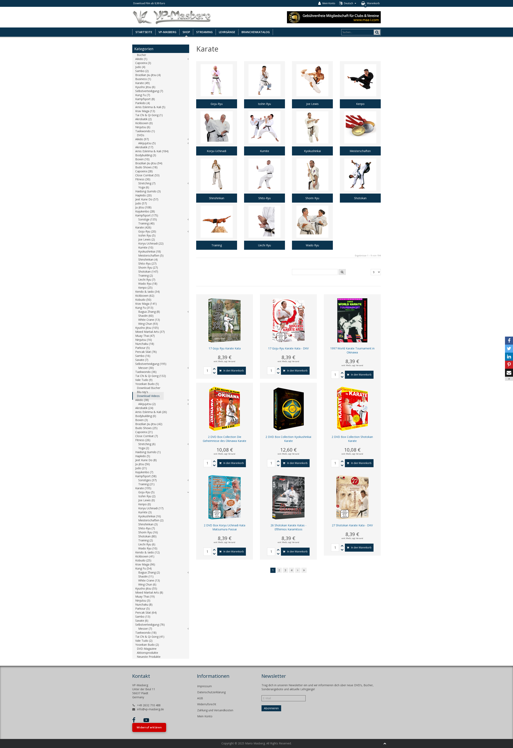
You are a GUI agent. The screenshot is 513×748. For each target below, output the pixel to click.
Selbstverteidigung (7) (149, 91)
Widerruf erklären (149, 727)
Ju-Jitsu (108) (143, 207)
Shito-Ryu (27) (147, 263)
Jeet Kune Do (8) (146, 460)
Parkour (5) (142, 348)
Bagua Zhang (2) (149, 572)
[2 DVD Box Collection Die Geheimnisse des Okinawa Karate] (224, 408)
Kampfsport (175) (146, 215)
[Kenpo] (360, 84)
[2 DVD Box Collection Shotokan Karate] (352, 408)
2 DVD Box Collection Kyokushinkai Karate (288, 439)
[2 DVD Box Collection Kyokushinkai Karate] (288, 408)
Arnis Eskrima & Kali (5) (150, 107)
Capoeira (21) (144, 432)
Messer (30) (146, 368)
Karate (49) (142, 83)
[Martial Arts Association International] (334, 17)
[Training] (216, 226)
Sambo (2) (142, 71)
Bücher (141, 55)
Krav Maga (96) (145, 564)
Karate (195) (143, 488)
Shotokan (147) (148, 271)
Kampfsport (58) (146, 476)
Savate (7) (141, 360)
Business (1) (143, 79)
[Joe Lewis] (312, 84)
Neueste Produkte (149, 657)
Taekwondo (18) (146, 632)
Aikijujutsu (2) (147, 404)
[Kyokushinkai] (312, 131)
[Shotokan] (360, 179)
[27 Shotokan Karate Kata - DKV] (352, 497)
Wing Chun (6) (147, 584)
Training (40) (146, 223)
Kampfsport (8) (145, 99)
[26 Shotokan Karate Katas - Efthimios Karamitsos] (288, 497)
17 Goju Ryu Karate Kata (225, 348)
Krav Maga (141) (146, 303)
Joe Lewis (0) (146, 500)
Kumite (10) (145, 247)
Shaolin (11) (145, 576)
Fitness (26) (142, 440)
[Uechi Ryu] (264, 226)
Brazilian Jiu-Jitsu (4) (148, 75)
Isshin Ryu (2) (147, 496)
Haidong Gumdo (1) (148, 452)
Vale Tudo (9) (143, 380)
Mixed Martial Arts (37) (150, 332)
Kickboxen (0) (144, 123)
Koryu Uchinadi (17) (151, 508)
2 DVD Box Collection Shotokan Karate (352, 439)
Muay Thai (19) (145, 596)
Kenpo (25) (145, 287)
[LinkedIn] (509, 357)
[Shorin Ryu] (312, 179)
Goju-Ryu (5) (146, 492)
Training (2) (145, 275)
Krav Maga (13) (145, 111)
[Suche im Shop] (342, 272)
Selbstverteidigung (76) (150, 624)
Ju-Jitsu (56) (142, 464)
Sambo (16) (142, 356)
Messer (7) (145, 628)
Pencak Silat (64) (146, 612)
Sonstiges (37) (147, 480)
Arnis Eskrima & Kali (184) (152, 151)
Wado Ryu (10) (147, 548)
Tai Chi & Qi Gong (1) (149, 115)
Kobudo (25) (143, 560)
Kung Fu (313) (144, 308)
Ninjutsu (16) (143, 340)
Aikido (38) (142, 400)
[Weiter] (297, 570)
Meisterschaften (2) (151, 520)
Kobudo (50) (143, 299)
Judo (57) (141, 203)
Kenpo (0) (144, 504)
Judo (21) (141, 468)
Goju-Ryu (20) (147, 231)
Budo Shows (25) (146, 428)
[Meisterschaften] (360, 131)
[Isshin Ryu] (264, 84)
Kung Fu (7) (142, 95)
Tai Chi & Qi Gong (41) (149, 636)
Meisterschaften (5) (151, 255)
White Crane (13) (149, 320)
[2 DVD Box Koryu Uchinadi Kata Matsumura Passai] (224, 497)
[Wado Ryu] (312, 226)
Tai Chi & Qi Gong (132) (150, 376)
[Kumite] (264, 131)
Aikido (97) (142, 139)
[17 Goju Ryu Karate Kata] (224, 320)
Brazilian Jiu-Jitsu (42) (148, 424)
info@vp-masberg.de (150, 709)
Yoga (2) (143, 448)
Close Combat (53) (147, 175)
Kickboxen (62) (144, 295)
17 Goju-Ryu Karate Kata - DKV (288, 348)
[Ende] (304, 570)
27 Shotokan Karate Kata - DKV (352, 525)
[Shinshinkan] (216, 179)
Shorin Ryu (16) (148, 532)
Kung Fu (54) (143, 568)
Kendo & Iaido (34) (147, 291)
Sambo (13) (142, 616)
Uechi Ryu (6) (146, 544)
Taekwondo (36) (146, 372)
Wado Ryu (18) (147, 283)
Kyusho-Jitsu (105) (147, 328)
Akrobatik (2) (143, 119)
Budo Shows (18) (146, 167)
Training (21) (146, 484)
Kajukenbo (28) (145, 211)
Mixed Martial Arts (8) (149, 592)
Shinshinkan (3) (148, 524)
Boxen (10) (142, 159)
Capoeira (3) (143, 63)
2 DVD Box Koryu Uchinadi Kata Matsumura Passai (224, 527)
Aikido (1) (141, 59)
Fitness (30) (142, 179)
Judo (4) (140, 67)
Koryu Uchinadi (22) (151, 243)
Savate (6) (141, 620)
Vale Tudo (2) (143, 640)
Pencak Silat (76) (146, 352)
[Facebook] (509, 341)
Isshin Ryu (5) (147, 235)
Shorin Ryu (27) (148, 267)
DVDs (140, 135)
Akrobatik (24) (144, 408)
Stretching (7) (147, 183)
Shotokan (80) (147, 536)
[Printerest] (509, 365)
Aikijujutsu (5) (147, 143)
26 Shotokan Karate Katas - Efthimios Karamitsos (288, 527)
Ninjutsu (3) (142, 600)
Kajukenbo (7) (144, 472)
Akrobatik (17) (144, 147)
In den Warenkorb (233, 370)
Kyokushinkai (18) (149, 251)
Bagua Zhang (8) (149, 312)
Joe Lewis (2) (146, 239)
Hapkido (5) (142, 456)
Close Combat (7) (146, 436)
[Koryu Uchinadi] (216, 131)
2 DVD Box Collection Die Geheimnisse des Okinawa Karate (224, 439)
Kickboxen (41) (144, 556)
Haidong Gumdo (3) (148, 191)
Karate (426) (143, 227)
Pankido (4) (142, 103)
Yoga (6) (143, 187)
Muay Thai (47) (145, 336)
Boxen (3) (141, 420)
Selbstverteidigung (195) (150, 364)
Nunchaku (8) (143, 604)
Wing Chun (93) (148, 324)
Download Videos (148, 396)
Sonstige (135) (147, 219)
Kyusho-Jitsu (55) (146, 588)
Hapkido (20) (143, 195)
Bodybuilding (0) (145, 416)
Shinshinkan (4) (148, 259)
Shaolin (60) (145, 316)
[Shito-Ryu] (264, 179)
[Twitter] (509, 349)
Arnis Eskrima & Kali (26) (151, 412)
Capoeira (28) (144, 171)
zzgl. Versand (229, 361)
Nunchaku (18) (144, 344)
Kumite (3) (145, 512)
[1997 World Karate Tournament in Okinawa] (352, 320)
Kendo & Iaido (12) (147, 552)
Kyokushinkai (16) (149, 516)
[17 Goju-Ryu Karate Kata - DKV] (288, 320)
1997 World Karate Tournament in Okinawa (352, 350)
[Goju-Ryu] (216, 84)
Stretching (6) (147, 444)
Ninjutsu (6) (142, 127)
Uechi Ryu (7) (146, 279)
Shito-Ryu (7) (146, 528)
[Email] (509, 373)
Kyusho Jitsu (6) (145, 87)
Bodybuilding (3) (145, 155)
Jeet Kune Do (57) (146, 199)
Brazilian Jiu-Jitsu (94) (148, 163)
